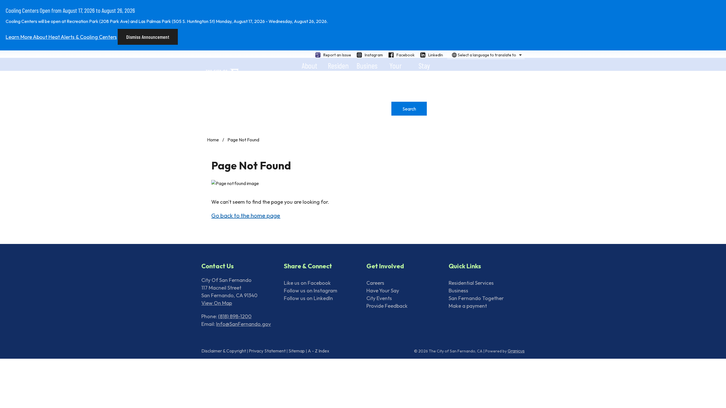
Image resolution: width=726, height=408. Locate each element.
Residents (338, 66)
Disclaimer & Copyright (223, 351)
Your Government (395, 66)
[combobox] (486, 55)
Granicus (516, 351)
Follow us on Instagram (310, 290)
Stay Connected (424, 66)
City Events (379, 298)
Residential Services (471, 283)
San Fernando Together (476, 298)
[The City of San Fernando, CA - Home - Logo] (250, 79)
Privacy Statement (267, 351)
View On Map (216, 303)
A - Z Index (318, 351)
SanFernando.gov (250, 324)
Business (366, 66)
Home (213, 140)
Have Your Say (382, 290)
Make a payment (468, 306)
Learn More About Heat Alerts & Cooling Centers (61, 37)
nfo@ (223, 324)
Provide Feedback (387, 306)
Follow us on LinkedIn (308, 298)
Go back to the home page (245, 215)
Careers (375, 283)
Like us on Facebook (307, 283)
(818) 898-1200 (235, 316)
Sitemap (296, 351)
